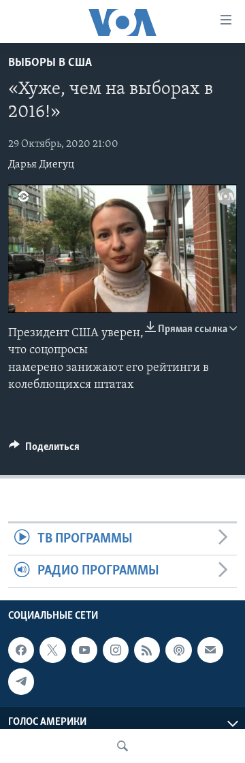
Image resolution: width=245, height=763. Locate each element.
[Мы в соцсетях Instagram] (116, 650)
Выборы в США (50, 63)
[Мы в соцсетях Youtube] (84, 650)
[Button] (44, 450)
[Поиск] (122, 746)
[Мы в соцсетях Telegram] (21, 681)
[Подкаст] (178, 650)
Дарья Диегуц (41, 164)
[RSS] (147, 650)
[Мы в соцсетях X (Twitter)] (52, 650)
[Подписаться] (210, 650)
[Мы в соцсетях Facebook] (21, 650)
